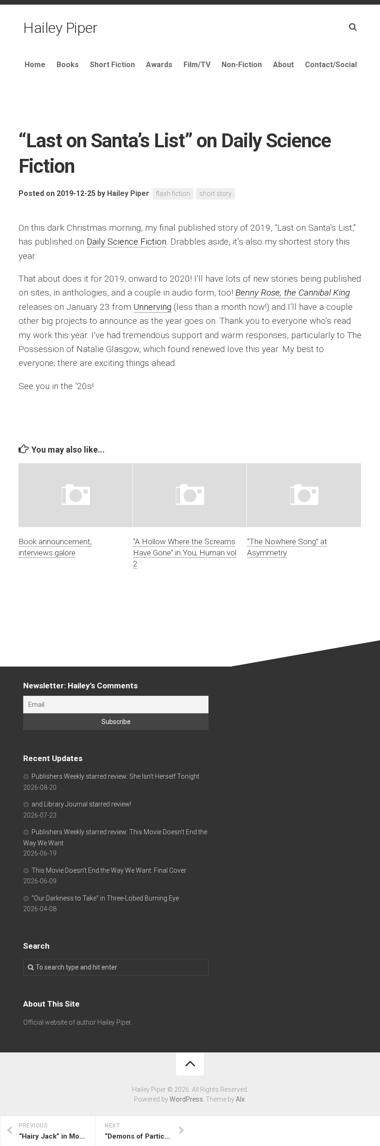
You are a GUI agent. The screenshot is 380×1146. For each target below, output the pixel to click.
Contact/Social (331, 64)
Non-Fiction (242, 64)
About (283, 64)
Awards (159, 64)
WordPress (186, 1099)
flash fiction (173, 193)
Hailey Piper (60, 28)
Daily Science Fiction (126, 241)
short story (215, 193)
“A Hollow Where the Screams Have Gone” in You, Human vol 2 (184, 552)
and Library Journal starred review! (81, 804)
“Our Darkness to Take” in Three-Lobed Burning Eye (105, 898)
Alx (240, 1099)
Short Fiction (112, 64)
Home (35, 64)
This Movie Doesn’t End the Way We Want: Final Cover (109, 870)
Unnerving (152, 307)
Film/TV (197, 64)
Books (68, 64)
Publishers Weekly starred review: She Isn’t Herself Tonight (115, 776)
